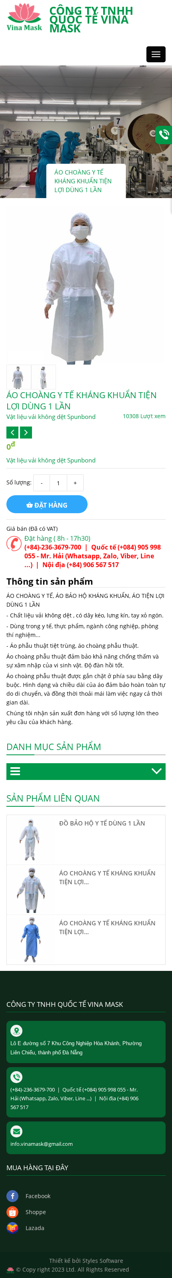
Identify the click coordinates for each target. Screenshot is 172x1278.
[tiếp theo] (26, 433)
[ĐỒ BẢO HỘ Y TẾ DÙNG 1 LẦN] (31, 839)
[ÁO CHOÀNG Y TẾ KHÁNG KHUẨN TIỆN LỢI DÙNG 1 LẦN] (31, 889)
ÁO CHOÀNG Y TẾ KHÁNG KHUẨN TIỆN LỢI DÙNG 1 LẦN (83, 181)
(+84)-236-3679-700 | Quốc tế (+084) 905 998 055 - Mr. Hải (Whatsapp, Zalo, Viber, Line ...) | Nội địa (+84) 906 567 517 (92, 556)
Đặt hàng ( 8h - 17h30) (57, 538)
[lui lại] (12, 433)
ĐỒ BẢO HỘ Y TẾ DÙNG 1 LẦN (102, 823)
